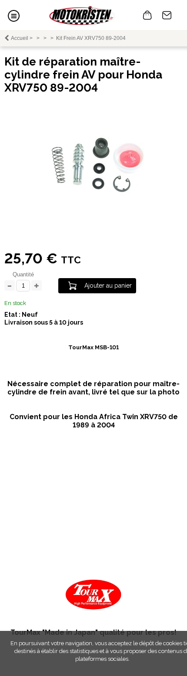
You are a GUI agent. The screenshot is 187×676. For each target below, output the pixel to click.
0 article (147, 15)
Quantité (23, 274)
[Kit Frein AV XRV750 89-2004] (93, 195)
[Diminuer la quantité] (9, 286)
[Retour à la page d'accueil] (82, 15)
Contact (167, 15)
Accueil (19, 38)
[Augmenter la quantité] (36, 286)
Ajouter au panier (108, 285)
